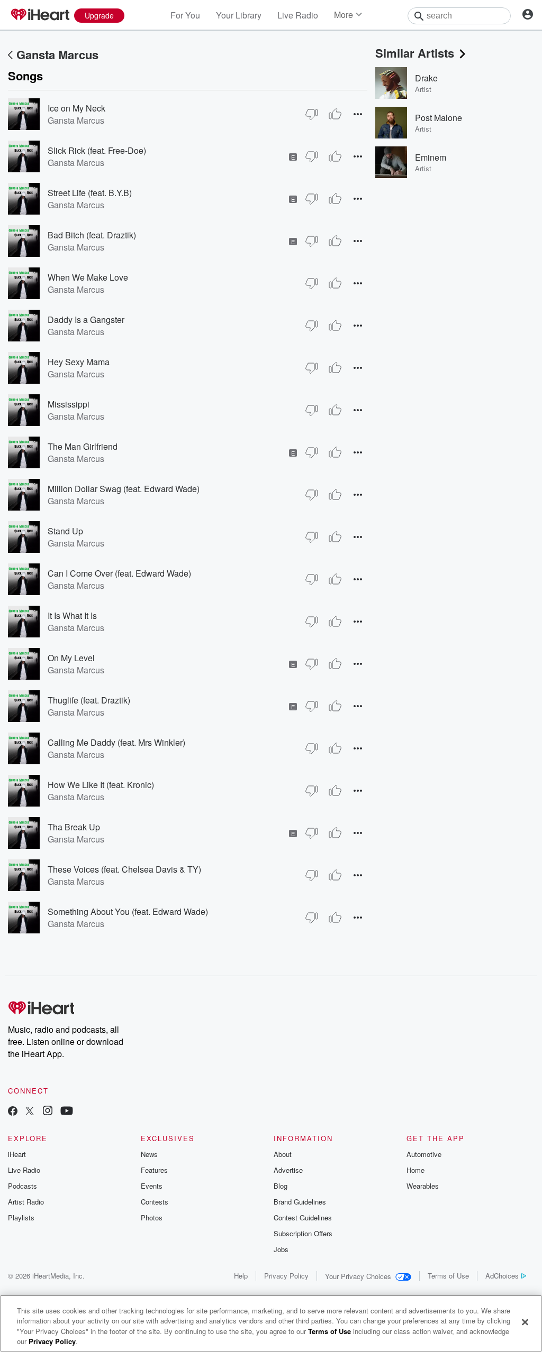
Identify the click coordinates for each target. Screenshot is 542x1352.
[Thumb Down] (311, 114)
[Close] (525, 1322)
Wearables (422, 1186)
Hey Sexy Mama (79, 362)
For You (185, 15)
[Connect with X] (29, 1112)
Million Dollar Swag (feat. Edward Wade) (124, 489)
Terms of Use (448, 1276)
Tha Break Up (74, 827)
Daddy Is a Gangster (86, 319)
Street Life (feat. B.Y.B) (90, 193)
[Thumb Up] (335, 114)
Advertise (288, 1170)
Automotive (423, 1154)
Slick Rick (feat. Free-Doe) (97, 150)
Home (415, 1170)
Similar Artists (414, 52)
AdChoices (502, 1276)
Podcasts (22, 1186)
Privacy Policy (286, 1276)
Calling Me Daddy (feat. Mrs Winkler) (116, 742)
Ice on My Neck (76, 108)
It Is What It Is (72, 615)
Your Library (238, 15)
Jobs (281, 1249)
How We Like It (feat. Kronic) (101, 785)
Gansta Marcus (57, 54)
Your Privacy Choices (358, 1276)
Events (151, 1186)
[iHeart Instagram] (47, 1112)
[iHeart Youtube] (66, 1112)
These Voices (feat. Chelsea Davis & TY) (124, 869)
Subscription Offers (303, 1233)
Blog (280, 1186)
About (283, 1154)
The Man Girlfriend (83, 446)
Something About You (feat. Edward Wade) (128, 911)
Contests (154, 1202)
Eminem (430, 157)
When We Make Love (88, 277)
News (149, 1154)
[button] (357, 114)
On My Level (71, 658)
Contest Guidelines (303, 1217)
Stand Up (65, 531)
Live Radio (297, 15)
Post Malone (438, 118)
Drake (426, 78)
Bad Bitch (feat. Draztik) (92, 235)
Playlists (21, 1217)
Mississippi (68, 404)
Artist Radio (26, 1202)
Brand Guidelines (300, 1202)
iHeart (17, 1154)
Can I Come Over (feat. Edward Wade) (119, 573)
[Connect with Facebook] (12, 1112)
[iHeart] (39, 15)
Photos (151, 1217)
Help (241, 1276)
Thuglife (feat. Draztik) (89, 700)
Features (154, 1170)
